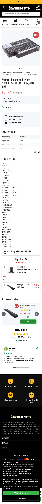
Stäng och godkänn (21, 493)
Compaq (27, 72)
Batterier (9, 72)
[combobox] (21, 14)
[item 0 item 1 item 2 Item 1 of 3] (21, 48)
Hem (3, 72)
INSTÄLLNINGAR (21, 498)
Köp (28, 321)
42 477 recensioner (25, 337)
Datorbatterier (18, 72)
